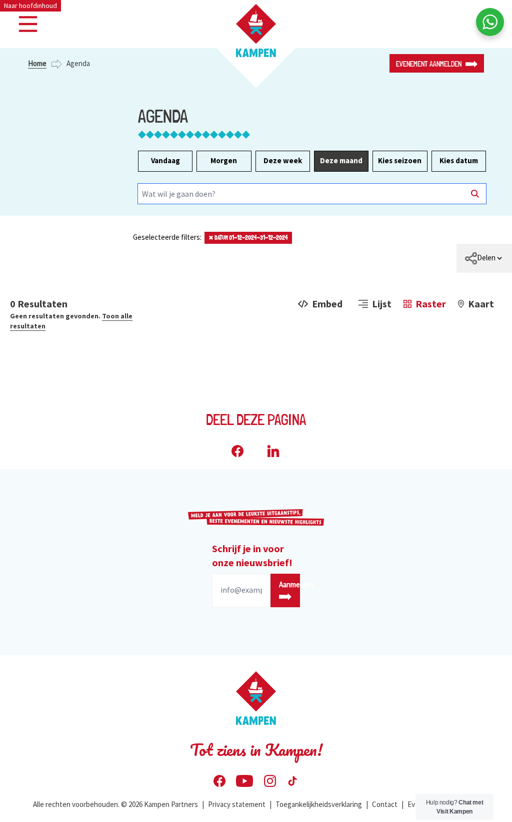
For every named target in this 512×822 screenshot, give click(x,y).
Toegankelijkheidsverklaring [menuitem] (319, 804)
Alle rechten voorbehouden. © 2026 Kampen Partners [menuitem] (115, 804)
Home (37, 63)
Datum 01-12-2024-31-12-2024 (248, 237)
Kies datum (459, 160)
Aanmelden (289, 584)
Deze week (283, 160)
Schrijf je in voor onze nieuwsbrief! (252, 555)
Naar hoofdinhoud (30, 5)
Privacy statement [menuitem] (237, 804)
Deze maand (341, 160)
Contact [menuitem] (385, 804)
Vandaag (165, 160)
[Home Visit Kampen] (256, 30)
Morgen (223, 160)
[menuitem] (484, 258)
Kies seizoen (400, 160)
